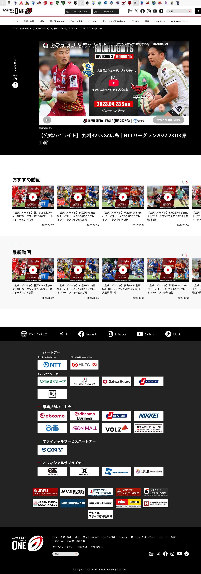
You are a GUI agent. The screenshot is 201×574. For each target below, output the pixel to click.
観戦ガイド (108, 11)
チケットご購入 (80, 11)
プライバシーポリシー (63, 547)
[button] (182, 183)
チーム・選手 (76, 21)
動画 (147, 21)
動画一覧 (24, 28)
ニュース (92, 21)
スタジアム (160, 21)
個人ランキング (57, 21)
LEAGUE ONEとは (179, 21)
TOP (15, 21)
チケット (135, 21)
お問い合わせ (97, 547)
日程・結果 (29, 21)
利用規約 (82, 547)
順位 (42, 21)
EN (198, 10)
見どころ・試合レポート (113, 21)
